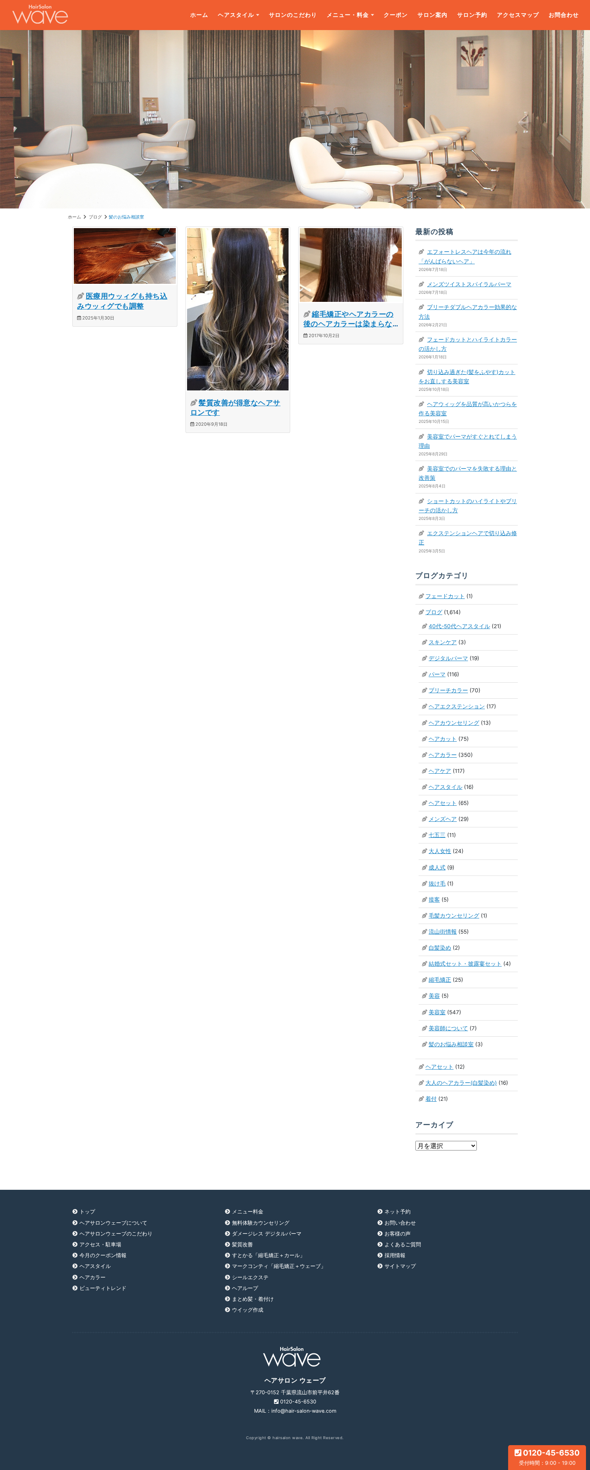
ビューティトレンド (102, 1288)
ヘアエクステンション (457, 706)
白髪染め (440, 947)
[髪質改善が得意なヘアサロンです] (238, 309)
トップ (87, 1212)
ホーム (199, 14)
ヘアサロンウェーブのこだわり (116, 1234)
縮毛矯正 (440, 980)
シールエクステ (250, 1277)
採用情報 (395, 1255)
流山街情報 (443, 931)
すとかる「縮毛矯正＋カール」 (268, 1255)
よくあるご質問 (403, 1245)
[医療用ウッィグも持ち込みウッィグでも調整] (125, 255)
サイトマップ (400, 1266)
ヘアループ (245, 1288)
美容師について (448, 1028)
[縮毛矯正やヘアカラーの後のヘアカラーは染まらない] (351, 264)
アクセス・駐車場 (100, 1245)
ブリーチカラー (448, 690)
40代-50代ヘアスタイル (459, 626)
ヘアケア (440, 771)
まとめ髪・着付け (253, 1299)
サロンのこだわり (293, 14)
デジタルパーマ (448, 658)
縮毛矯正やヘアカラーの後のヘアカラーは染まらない (348, 324)
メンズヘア (443, 819)
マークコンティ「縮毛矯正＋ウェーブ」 (279, 1266)
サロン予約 (472, 14)
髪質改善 (242, 1245)
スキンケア (443, 642)
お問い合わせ (400, 1223)
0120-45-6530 (549, 1457)
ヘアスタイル (236, 14)
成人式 (437, 867)
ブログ (433, 612)
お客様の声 (398, 1234)
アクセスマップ (518, 14)
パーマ (437, 674)
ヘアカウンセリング (454, 723)
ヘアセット (443, 803)
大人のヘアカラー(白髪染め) (461, 1083)
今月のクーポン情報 (102, 1255)
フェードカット (445, 596)
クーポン (396, 14)
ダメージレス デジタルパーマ (266, 1234)
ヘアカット (443, 739)
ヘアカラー (443, 755)
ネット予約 (398, 1212)
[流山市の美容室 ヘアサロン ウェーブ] (40, 15)
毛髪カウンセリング (454, 915)
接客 (434, 899)
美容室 (437, 1012)
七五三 (437, 835)
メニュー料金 (247, 1212)
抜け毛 (437, 883)
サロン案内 (432, 14)
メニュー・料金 (348, 14)
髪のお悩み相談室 (451, 1044)
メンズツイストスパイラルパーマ (469, 284)
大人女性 (440, 851)
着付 (431, 1099)
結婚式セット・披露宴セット (465, 963)
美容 (434, 996)
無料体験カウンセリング (260, 1223)
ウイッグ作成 (247, 1310)
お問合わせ (564, 14)
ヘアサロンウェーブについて (113, 1223)
